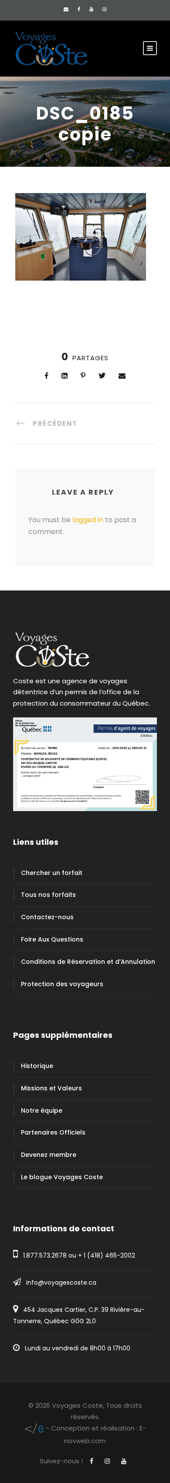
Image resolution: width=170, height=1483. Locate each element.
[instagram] (104, 9)
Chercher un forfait (51, 872)
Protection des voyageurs (62, 984)
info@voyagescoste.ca (61, 1282)
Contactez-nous (47, 917)
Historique (37, 1065)
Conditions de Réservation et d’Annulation (88, 961)
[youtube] (91, 9)
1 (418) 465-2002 (109, 1255)
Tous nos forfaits (48, 894)
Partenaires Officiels (53, 1132)
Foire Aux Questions (52, 939)
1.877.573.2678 (45, 1255)
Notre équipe (41, 1110)
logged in (87, 520)
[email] (66, 9)
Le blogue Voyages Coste (62, 1177)
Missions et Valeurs (51, 1088)
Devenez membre (48, 1154)
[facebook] (79, 9)
